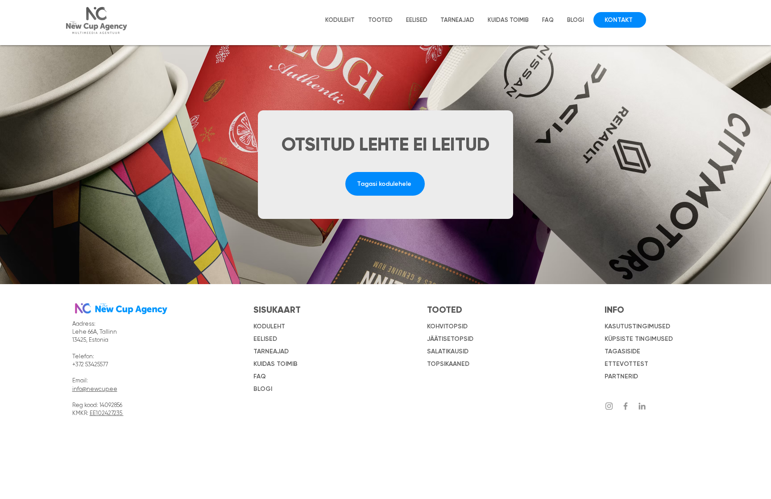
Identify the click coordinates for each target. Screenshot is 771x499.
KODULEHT (269, 326)
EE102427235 (107, 413)
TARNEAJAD (271, 351)
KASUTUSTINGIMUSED (637, 326)
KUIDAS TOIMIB (275, 364)
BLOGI (262, 389)
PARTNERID (621, 376)
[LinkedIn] (642, 406)
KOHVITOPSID (447, 326)
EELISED (265, 339)
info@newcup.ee (94, 389)
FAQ (259, 376)
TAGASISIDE (622, 351)
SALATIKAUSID (447, 351)
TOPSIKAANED (448, 364)
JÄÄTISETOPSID (450, 339)
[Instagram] (609, 406)
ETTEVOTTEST (626, 364)
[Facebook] (625, 406)
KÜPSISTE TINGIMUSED (639, 339)
